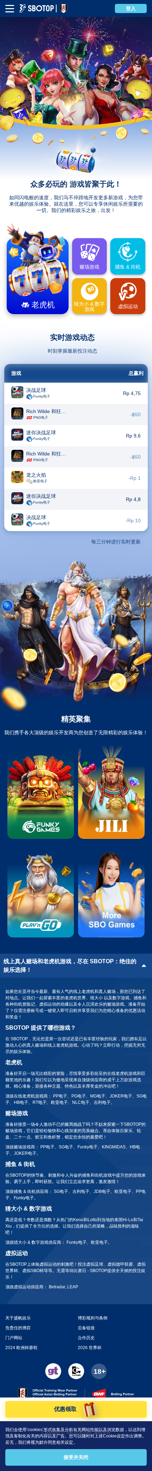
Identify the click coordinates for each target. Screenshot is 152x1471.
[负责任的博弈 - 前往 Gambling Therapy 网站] (53, 1371)
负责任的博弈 (18, 1327)
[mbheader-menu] (9, 8)
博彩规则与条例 (92, 1318)
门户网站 (13, 1337)
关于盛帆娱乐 (18, 1318)
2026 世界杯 (89, 1347)
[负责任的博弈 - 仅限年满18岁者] (99, 1371)
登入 (131, 8)
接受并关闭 (76, 1457)
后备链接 (86, 1327)
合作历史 (86, 1337)
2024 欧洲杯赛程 (21, 1347)
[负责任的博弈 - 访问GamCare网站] (76, 1371)
